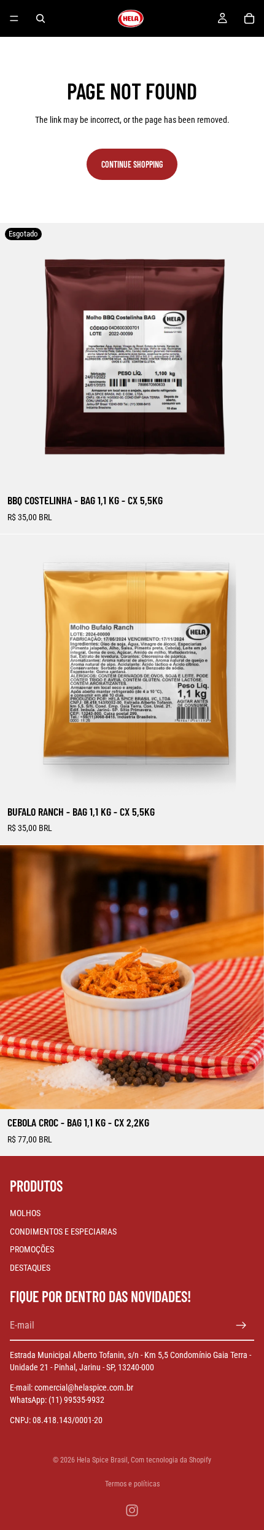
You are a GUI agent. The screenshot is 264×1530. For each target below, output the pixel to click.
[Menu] (14, 18)
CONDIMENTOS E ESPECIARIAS (63, 1231)
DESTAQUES (30, 1268)
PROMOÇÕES (32, 1250)
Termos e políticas (132, 1484)
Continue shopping (132, 164)
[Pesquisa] (40, 18)
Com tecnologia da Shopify (171, 1460)
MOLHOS (25, 1213)
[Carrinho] (249, 18)
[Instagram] (132, 1510)
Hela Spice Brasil (102, 1460)
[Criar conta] (241, 1326)
